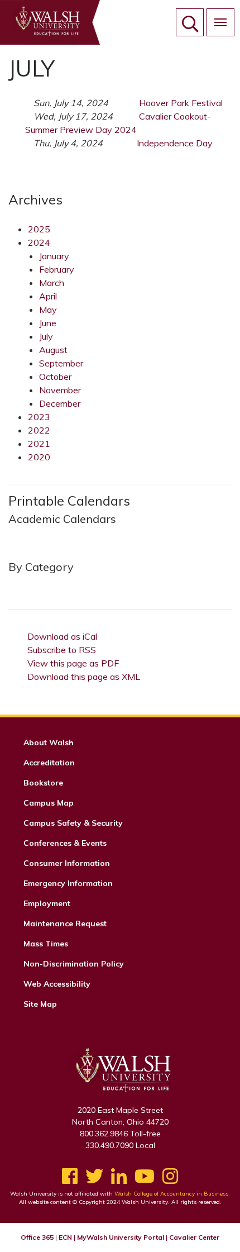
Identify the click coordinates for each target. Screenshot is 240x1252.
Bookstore (43, 783)
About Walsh (48, 742)
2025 (39, 229)
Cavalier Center (194, 1237)
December (59, 403)
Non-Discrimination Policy (73, 964)
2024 (39, 242)
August (53, 349)
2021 (39, 443)
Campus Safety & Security (73, 823)
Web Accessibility (56, 984)
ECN (65, 1237)
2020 (39, 457)
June (47, 323)
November (60, 390)
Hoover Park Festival (181, 102)
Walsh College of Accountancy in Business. (172, 1193)
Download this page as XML (83, 676)
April (48, 296)
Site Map (40, 1004)
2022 (39, 430)
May (48, 309)
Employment (46, 903)
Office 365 (37, 1237)
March (51, 282)
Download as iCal (62, 636)
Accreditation (49, 763)
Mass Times (45, 944)
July (46, 336)
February (56, 269)
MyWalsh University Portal (120, 1237)
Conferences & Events (65, 843)
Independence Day (175, 143)
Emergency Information (68, 883)
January (54, 255)
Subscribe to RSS (61, 649)
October (55, 376)
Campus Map (48, 803)
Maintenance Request (65, 923)
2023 (39, 416)
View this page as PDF (73, 663)
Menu (220, 22)
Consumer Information (66, 863)
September (61, 363)
